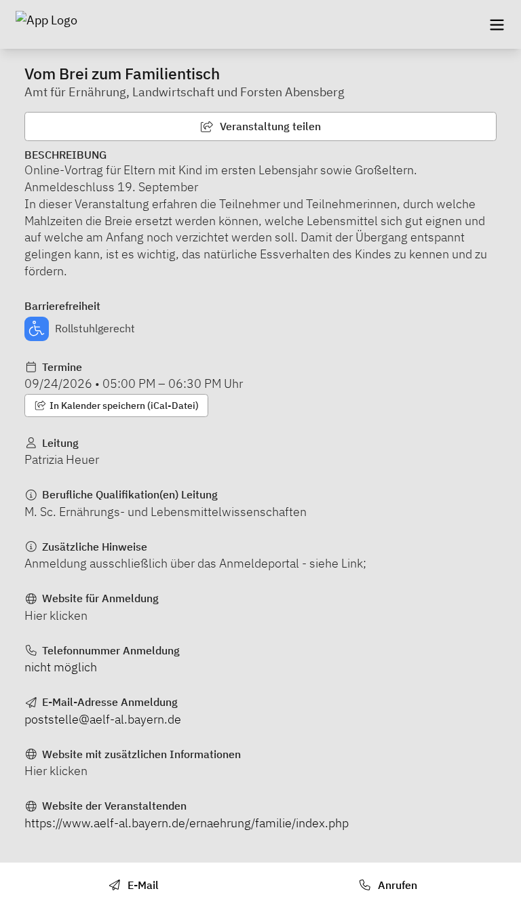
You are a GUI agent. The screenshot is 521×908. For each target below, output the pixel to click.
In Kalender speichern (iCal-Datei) (123, 405)
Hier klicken (56, 615)
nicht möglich (60, 667)
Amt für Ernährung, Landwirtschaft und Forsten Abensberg (184, 92)
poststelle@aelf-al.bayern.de (102, 719)
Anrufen (396, 885)
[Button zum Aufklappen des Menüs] (496, 24)
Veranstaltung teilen (269, 126)
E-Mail (142, 885)
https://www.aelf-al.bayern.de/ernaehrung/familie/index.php (186, 823)
